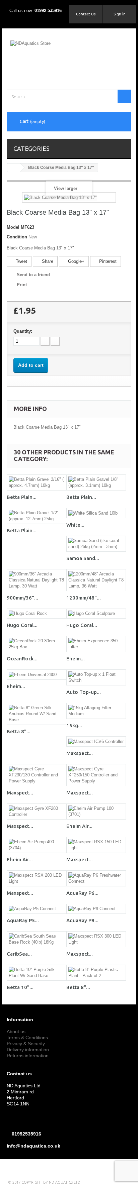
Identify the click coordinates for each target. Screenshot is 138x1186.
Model (13, 227)
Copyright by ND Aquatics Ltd (50, 1182)
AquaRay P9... (82, 920)
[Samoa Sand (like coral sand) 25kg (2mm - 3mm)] (96, 544)
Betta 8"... (18, 731)
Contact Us (85, 14)
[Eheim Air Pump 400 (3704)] (36, 845)
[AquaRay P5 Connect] (36, 909)
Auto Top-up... (83, 692)
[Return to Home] (13, 168)
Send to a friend (33, 274)
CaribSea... (19, 954)
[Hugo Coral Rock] (36, 614)
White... (75, 525)
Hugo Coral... (22, 625)
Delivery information (28, 1049)
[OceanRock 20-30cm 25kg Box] (36, 644)
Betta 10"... (20, 987)
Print (22, 284)
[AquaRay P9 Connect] (96, 909)
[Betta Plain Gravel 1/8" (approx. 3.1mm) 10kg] (96, 482)
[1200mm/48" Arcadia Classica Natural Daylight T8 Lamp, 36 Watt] (96, 580)
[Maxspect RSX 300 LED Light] (96, 939)
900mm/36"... (22, 598)
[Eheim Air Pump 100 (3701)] (96, 811)
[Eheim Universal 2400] (36, 674)
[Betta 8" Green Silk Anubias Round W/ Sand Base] (36, 714)
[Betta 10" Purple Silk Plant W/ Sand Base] (36, 973)
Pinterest (107, 261)
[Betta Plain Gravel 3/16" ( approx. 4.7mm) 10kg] (36, 482)
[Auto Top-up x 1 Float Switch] (96, 677)
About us (16, 1031)
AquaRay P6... (82, 893)
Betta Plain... (22, 497)
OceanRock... (22, 658)
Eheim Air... (79, 826)
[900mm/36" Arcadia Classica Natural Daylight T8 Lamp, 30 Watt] (36, 580)
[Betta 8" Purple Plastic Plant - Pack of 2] (96, 973)
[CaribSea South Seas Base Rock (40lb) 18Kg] (36, 939)
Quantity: (22, 331)
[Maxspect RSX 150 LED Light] (96, 845)
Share (47, 261)
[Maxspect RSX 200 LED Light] (36, 878)
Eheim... (75, 658)
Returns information (28, 1055)
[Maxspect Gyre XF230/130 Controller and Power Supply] (36, 775)
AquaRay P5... (23, 920)
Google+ (75, 261)
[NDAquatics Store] (69, 57)
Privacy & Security (26, 1043)
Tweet (20, 261)
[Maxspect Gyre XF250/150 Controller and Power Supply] (96, 775)
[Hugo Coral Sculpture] (96, 614)
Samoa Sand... (82, 558)
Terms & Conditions (27, 1037)
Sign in (120, 14)
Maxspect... (79, 753)
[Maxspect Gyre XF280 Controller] (36, 811)
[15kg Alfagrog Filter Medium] (96, 711)
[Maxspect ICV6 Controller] (96, 741)
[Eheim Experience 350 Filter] (96, 644)
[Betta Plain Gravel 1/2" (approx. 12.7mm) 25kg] (36, 516)
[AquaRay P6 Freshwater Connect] (96, 878)
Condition (17, 236)
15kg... (74, 725)
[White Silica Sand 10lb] (96, 513)
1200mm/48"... (83, 598)
